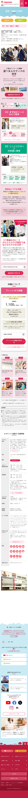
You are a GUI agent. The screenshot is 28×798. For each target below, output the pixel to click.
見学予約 (8, 663)
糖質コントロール (21, 633)
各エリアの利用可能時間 (17, 492)
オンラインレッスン (18, 631)
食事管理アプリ (8, 631)
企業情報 (7, 782)
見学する (7, 20)
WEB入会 (8, 659)
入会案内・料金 (4, 760)
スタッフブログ (22, 750)
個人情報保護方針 (20, 782)
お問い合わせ (9, 655)
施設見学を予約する (14, 95)
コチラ (18, 562)
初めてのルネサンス (5, 756)
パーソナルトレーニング (8, 633)
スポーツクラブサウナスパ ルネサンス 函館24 (10, 5)
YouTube (8, 750)
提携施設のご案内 (14, 778)
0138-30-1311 (15, 460)
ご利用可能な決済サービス (17, 541)
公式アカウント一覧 (14, 713)
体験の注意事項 (8, 334)
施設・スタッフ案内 (5, 764)
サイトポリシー (12, 782)
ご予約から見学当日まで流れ (10, 267)
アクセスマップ (15, 450)
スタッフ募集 (14, 636)
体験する (20, 20)
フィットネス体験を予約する (14, 341)
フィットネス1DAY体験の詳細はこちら (13, 347)
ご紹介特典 (14, 773)
